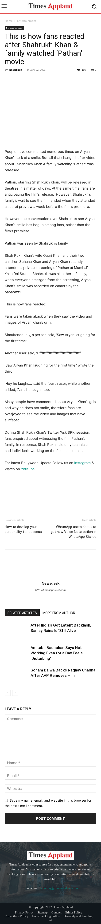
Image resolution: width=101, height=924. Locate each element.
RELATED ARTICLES (22, 613)
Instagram (82, 463)
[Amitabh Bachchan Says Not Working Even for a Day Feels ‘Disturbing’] (16, 653)
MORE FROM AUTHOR (59, 613)
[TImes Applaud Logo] (50, 6)
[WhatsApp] (42, 80)
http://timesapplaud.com (50, 590)
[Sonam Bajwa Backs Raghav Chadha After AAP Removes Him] (16, 675)
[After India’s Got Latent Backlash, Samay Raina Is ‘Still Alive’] (16, 631)
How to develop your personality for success (23, 529)
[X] (20, 80)
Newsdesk (15, 69)
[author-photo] (50, 577)
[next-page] (15, 693)
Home (9, 21)
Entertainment (26, 21)
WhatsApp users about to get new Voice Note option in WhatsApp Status (73, 532)
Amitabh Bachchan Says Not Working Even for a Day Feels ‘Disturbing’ (57, 653)
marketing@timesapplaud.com (58, 888)
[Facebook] (9, 80)
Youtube (28, 469)
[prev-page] (8, 693)
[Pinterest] (31, 80)
